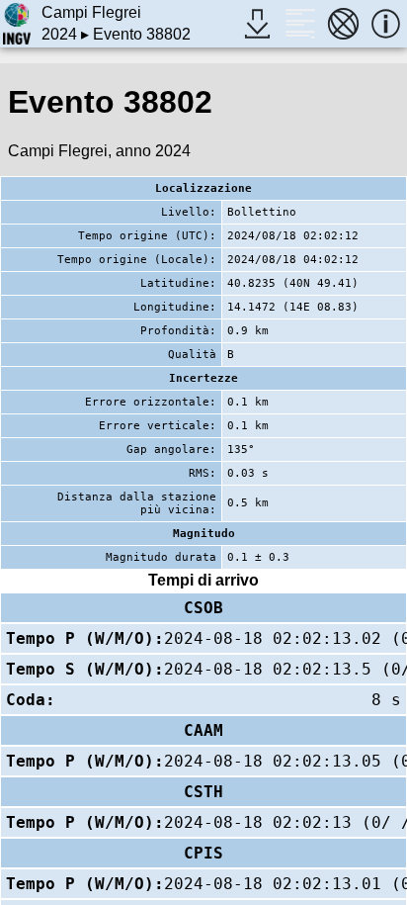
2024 (59, 34)
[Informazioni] (386, 23)
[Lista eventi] (300, 23)
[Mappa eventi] (343, 23)
